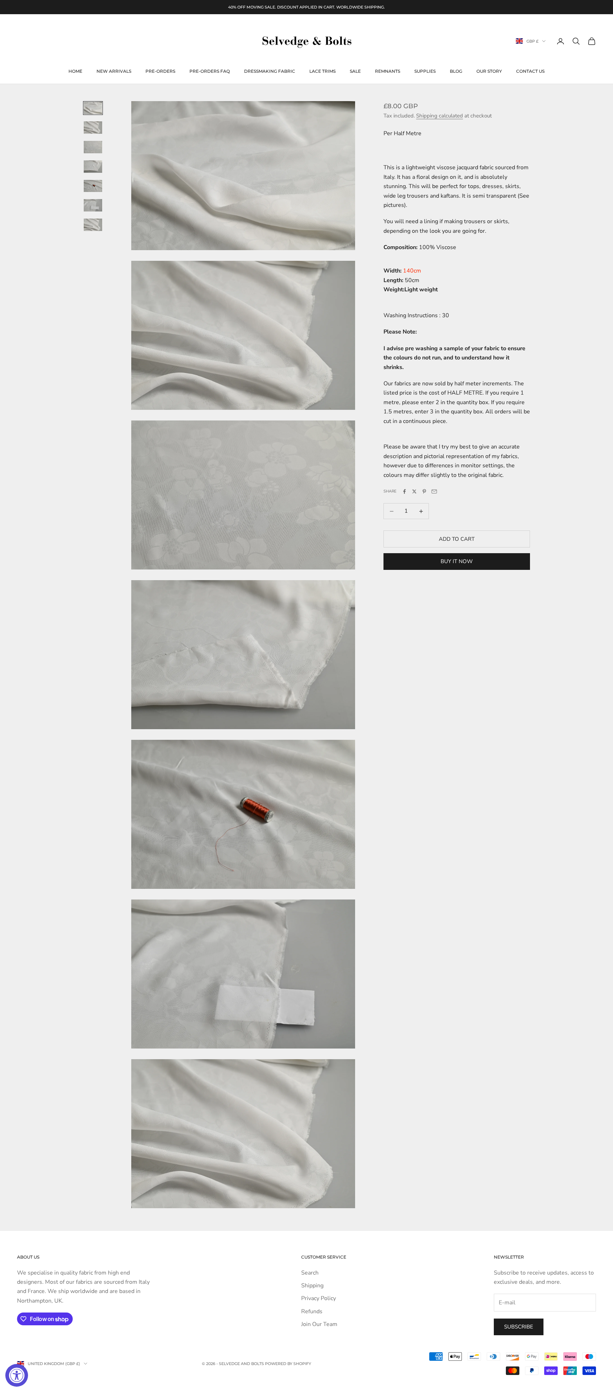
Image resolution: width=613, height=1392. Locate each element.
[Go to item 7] (93, 225)
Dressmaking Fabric (269, 71)
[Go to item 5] (93, 186)
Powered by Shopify (288, 1363)
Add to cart (457, 539)
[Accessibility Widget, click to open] (16, 1375)
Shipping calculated (439, 115)
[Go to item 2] (93, 127)
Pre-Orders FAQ (209, 71)
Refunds (311, 1311)
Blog (456, 71)
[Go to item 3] (93, 147)
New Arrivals (113, 71)
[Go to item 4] (93, 167)
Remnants (387, 71)
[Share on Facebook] (404, 491)
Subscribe (518, 1326)
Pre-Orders (160, 71)
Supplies (425, 71)
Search (310, 1273)
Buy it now (457, 561)
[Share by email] (434, 491)
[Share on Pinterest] (424, 491)
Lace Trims (322, 71)
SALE (355, 71)
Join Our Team (319, 1324)
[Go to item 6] (93, 205)
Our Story (489, 71)
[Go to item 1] (93, 108)
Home (75, 71)
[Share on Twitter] (414, 491)
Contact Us (530, 71)
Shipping (312, 1285)
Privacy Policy (318, 1298)
